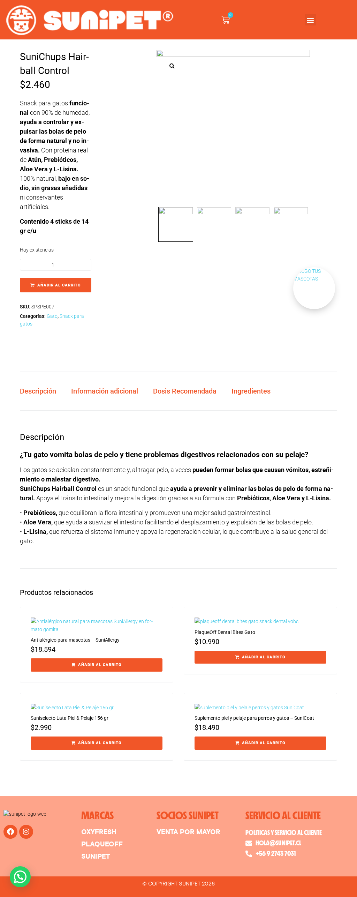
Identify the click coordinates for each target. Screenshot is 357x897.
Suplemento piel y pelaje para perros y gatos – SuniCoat (254, 718)
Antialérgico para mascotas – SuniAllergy (75, 640)
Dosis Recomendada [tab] (185, 391)
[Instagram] (26, 832)
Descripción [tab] (38, 391)
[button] (310, 19)
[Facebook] (10, 832)
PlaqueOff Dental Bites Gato (225, 632)
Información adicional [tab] (104, 391)
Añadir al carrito (59, 285)
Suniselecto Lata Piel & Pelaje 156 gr (69, 718)
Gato (52, 316)
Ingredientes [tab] (251, 391)
